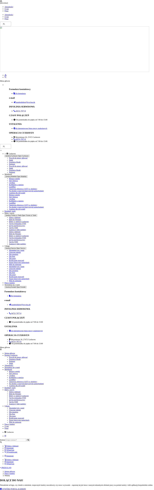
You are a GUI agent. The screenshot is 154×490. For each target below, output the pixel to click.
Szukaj (2, 440)
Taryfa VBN (13, 228)
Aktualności (9, 7)
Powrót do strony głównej (18, 158)
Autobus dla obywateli (17, 193)
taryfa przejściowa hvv (17, 226)
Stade (11, 160)
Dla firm (12, 256)
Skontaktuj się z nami (16, 250)
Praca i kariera (10, 424)
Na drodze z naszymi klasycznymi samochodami (26, 191)
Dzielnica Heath (15, 162)
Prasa (6, 11)
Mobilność (8, 369)
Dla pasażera (13, 254)
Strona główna (10, 353)
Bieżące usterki (14, 179)
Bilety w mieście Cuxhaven (19, 222)
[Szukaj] (28, 440)
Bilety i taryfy (9, 390)
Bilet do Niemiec (15, 220)
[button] (77, 81)
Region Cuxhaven (11, 355)
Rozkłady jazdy (10, 388)
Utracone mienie (15, 252)
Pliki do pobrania (15, 265)
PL (4, 24)
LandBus (12, 187)
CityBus (12, 183)
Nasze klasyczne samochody (19, 262)
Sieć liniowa (13, 181)
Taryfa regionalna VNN (17, 224)
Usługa (7, 406)
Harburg (12, 164)
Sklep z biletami (14, 218)
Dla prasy (12, 258)
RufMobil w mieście (16, 185)
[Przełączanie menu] (1, 150)
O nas (7, 9)
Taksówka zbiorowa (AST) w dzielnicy (23, 189)
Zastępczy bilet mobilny (17, 230)
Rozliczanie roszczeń (16, 260)
